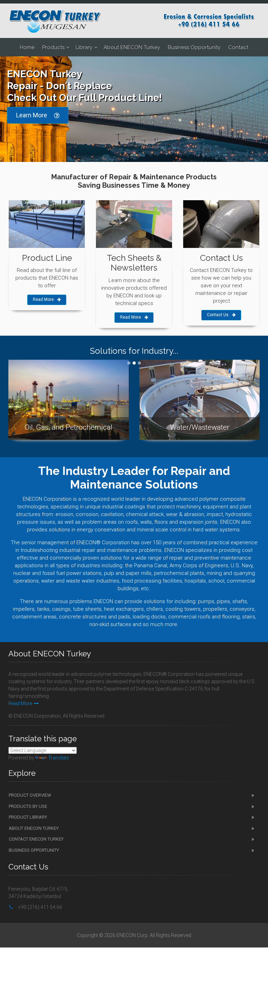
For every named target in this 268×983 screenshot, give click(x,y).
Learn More (31, 115)
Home (27, 47)
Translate (58, 757)
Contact (238, 47)
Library (84, 47)
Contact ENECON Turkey (36, 839)
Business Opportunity (194, 47)
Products (53, 47)
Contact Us (218, 314)
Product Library (28, 817)
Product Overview (30, 795)
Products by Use (28, 806)
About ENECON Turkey (132, 47)
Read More (43, 299)
